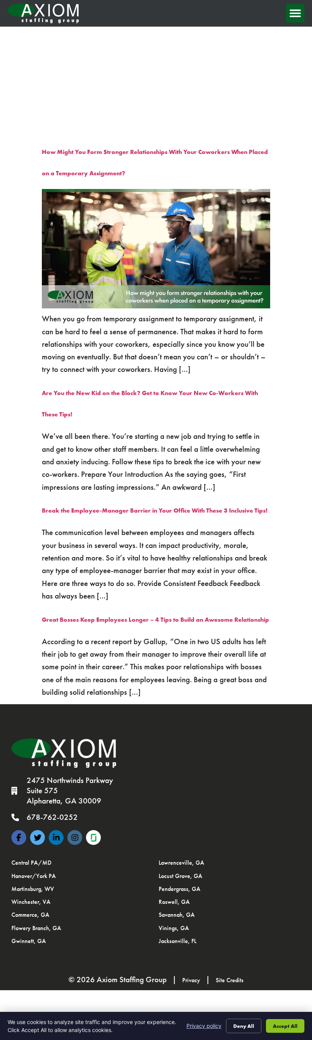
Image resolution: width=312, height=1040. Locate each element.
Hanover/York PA (33, 876)
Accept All (285, 1026)
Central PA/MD (31, 863)
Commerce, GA (30, 915)
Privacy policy (203, 1026)
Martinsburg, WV (32, 889)
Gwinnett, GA (28, 941)
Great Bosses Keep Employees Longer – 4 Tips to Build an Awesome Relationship (155, 620)
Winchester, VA (31, 902)
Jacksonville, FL (177, 941)
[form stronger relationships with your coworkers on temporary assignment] (156, 306)
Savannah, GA (177, 915)
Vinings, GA (174, 928)
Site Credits (230, 980)
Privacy (191, 980)
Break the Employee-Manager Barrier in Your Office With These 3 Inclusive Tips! (154, 510)
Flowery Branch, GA (36, 928)
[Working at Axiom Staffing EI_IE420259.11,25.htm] (93, 837)
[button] (295, 13)
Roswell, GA (174, 902)
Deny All (243, 1026)
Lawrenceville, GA (181, 863)
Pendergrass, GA (180, 889)
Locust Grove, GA (180, 876)
